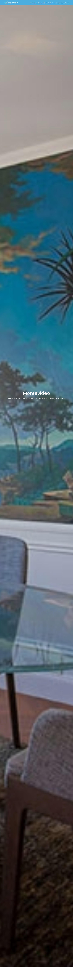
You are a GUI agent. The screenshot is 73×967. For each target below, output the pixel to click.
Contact (57, 3)
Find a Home (34, 3)
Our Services (51, 3)
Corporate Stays (42, 3)
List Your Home (65, 3)
